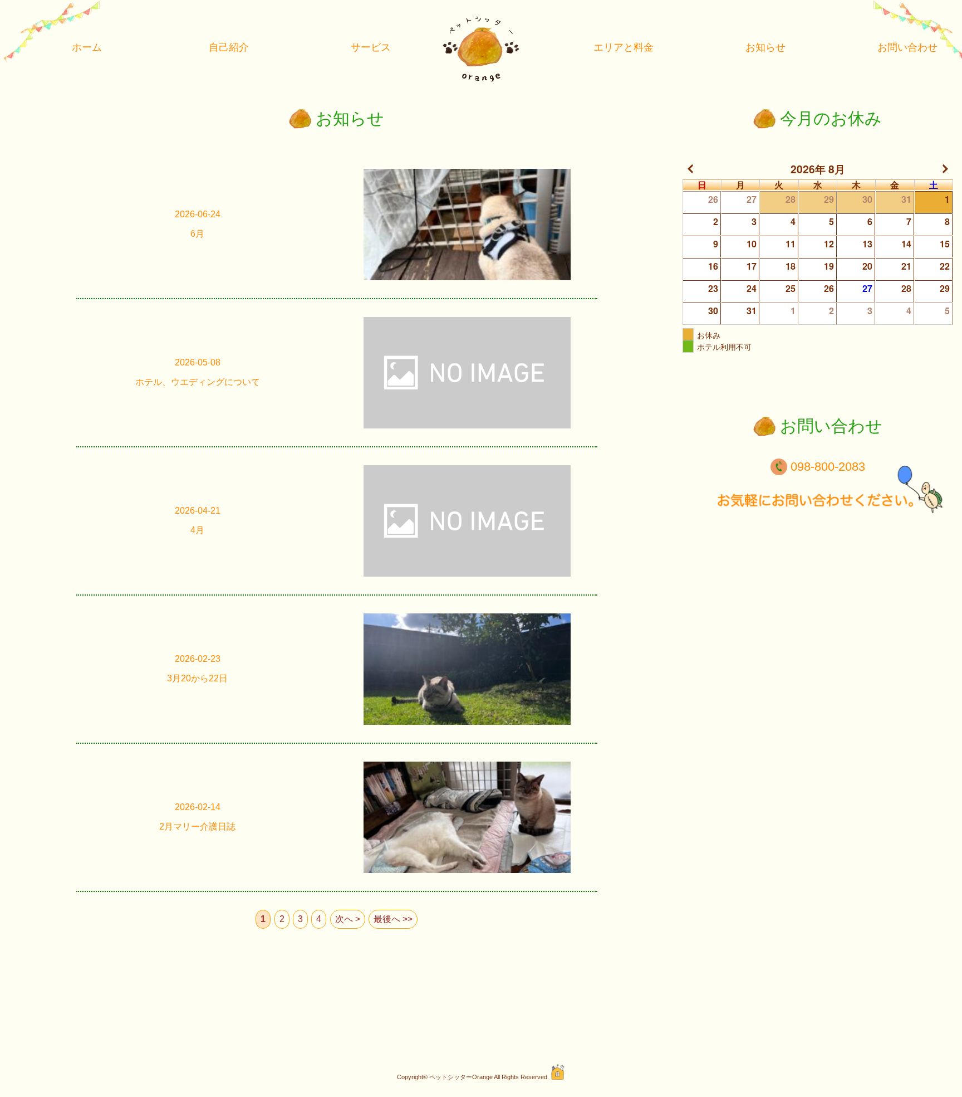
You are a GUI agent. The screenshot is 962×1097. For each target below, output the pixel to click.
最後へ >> (393, 919)
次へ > (347, 919)
